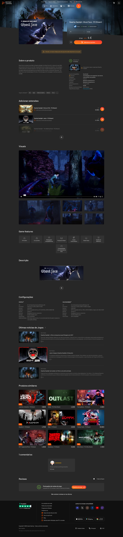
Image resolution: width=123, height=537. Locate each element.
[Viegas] (52, 463)
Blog (71, 1)
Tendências (43, 1)
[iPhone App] (79, 519)
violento (48, 92)
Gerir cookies (22, 528)
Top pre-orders (51, 1)
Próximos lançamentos (62, 1)
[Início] (7, 3)
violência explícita (40, 92)
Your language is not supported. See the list (93, 75)
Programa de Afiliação (47, 508)
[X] (82, 508)
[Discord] (77, 508)
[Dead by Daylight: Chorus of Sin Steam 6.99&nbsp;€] (26, 109)
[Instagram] (87, 508)
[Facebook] (92, 508)
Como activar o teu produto (89, 77)
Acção (84, 85)
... (57, 92)
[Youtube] (97, 508)
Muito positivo (86, 88)
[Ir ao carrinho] (114, 3)
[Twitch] (102, 508)
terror (53, 92)
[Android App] (89, 519)
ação (34, 92)
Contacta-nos (45, 510)
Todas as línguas (100, 479)
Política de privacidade (47, 505)
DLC (30, 92)
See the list (85, 74)
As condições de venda (47, 503)
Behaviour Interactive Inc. (89, 80)
